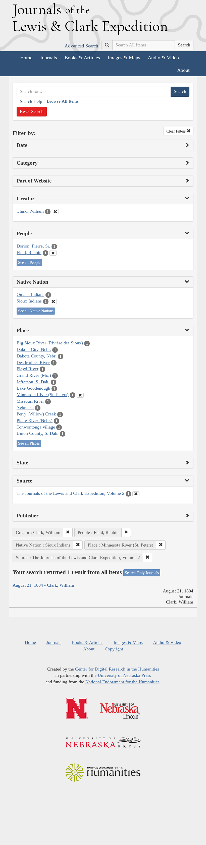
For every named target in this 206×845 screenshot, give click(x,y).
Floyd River (27, 368)
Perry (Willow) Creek (36, 413)
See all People (29, 262)
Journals (48, 57)
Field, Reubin (29, 252)
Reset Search (31, 111)
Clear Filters (176, 131)
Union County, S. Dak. (38, 433)
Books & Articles (82, 57)
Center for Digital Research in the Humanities (117, 669)
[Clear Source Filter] (135, 493)
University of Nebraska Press (124, 675)
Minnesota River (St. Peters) (43, 394)
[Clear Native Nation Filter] (53, 301)
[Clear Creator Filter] (55, 211)
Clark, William (30, 211)
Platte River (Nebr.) (35, 420)
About (183, 70)
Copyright (114, 648)
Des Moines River (33, 362)
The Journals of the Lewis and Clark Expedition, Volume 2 (70, 493)
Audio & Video (163, 57)
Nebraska (25, 407)
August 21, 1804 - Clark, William (43, 585)
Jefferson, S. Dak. (33, 381)
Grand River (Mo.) (34, 375)
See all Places (29, 443)
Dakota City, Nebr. (34, 349)
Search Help (31, 101)
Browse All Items (63, 101)
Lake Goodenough (33, 388)
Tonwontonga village (36, 427)
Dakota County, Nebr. (37, 355)
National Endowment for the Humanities (122, 681)
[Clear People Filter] (53, 253)
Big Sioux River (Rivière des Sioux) (50, 342)
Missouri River (30, 401)
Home (26, 57)
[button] (68, 532)
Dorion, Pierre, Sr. (33, 246)
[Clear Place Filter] (80, 395)
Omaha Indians (30, 294)
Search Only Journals (142, 573)
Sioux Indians (29, 301)
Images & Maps (124, 57)
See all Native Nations (36, 311)
